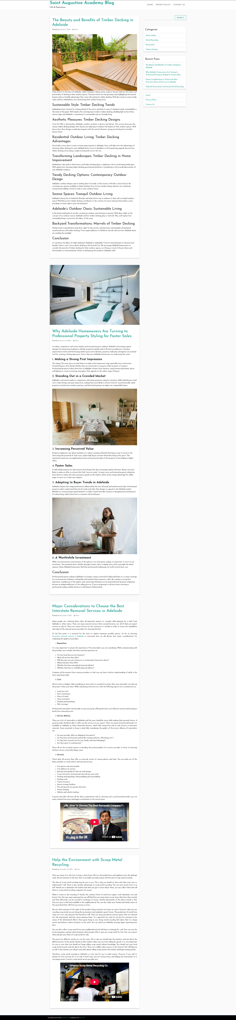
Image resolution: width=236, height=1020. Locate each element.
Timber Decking (152, 49)
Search (180, 18)
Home (150, 5)
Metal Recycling (152, 40)
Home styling (151, 35)
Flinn (76, 29)
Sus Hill (81, 1017)
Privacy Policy (163, 5)
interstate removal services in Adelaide (68, 636)
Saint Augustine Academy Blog (82, 3)
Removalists (150, 45)
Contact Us (179, 5)
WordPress (65, 1017)
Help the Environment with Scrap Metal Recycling (165, 87)
